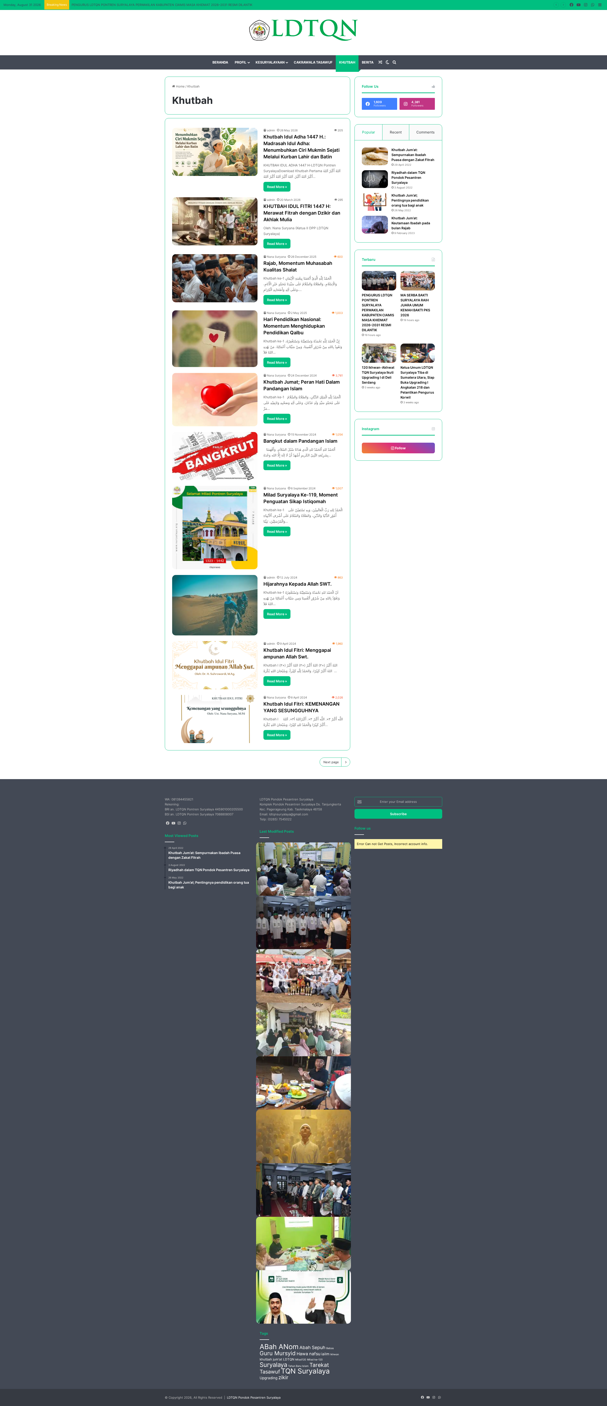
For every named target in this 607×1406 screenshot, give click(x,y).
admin (271, 130)
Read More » (277, 187)
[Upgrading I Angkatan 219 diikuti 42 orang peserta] (303, 869)
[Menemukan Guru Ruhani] (303, 1136)
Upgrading (268, 1378)
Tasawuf (270, 1372)
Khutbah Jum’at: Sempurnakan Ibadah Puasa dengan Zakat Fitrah (412, 155)
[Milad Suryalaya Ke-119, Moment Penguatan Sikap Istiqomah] (215, 527)
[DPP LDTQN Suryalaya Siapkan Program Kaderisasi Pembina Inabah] (303, 1243)
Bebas (330, 1348)
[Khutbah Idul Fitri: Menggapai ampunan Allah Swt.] (215, 665)
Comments (425, 132)
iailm (325, 1354)
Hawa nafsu (308, 1353)
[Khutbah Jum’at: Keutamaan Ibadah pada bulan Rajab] (375, 225)
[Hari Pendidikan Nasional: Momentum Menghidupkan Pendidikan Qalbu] (215, 338)
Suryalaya (273, 1364)
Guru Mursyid (278, 1353)
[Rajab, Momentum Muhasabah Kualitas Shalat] (215, 278)
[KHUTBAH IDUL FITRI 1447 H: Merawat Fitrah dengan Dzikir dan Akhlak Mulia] (215, 221)
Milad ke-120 (315, 1359)
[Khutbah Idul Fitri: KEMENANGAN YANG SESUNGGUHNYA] (215, 719)
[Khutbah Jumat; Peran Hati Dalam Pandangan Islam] (215, 399)
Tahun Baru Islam (298, 1366)
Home (180, 86)
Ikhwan (334, 1354)
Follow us (362, 828)
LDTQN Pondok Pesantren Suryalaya (254, 1397)
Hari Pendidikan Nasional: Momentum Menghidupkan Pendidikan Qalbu (294, 326)
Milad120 (300, 1359)
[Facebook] (167, 823)
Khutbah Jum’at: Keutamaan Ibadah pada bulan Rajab (410, 223)
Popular (368, 132)
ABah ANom (279, 1346)
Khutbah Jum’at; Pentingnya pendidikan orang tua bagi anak (410, 200)
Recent (396, 132)
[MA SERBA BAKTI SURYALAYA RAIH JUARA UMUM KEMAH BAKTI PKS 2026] (417, 280)
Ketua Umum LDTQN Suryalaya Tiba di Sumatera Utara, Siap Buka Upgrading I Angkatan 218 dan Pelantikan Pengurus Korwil (417, 382)
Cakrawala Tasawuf (313, 62)
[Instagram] (179, 823)
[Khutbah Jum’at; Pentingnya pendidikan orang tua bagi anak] (375, 202)
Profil (240, 62)
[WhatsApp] (185, 823)
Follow (400, 448)
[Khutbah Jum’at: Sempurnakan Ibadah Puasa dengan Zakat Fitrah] (375, 156)
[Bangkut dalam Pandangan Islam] (215, 456)
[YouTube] (173, 823)
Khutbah (347, 62)
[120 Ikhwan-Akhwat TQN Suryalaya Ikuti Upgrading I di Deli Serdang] (379, 353)
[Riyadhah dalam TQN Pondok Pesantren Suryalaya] (375, 179)
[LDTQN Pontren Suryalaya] (303, 30)
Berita (367, 62)
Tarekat (319, 1365)
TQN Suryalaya (305, 1371)
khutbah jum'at (271, 1359)
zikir (283, 1377)
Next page (331, 762)
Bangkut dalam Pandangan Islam (300, 441)
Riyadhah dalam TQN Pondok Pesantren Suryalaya (408, 177)
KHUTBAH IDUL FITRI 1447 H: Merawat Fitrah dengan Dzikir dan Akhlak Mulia (301, 212)
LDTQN (288, 1359)
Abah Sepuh (312, 1347)
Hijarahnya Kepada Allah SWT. (297, 584)
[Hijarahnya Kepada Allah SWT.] (215, 605)
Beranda (220, 62)
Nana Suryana (276, 256)
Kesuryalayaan (270, 62)
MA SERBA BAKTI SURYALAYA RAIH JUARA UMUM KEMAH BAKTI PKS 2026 (127, 5)
